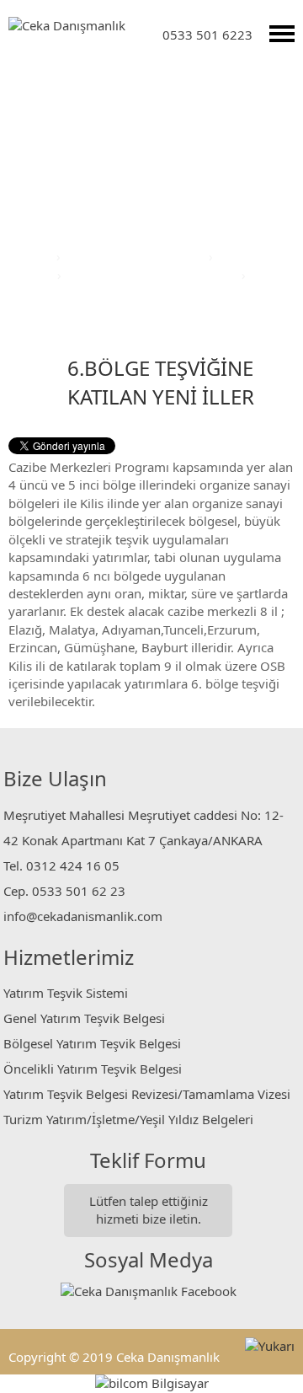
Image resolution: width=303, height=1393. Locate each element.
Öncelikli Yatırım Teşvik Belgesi (92, 1068)
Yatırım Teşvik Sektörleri (136, 256)
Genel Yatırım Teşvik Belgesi (84, 1018)
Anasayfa (26, 256)
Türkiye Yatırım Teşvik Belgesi (153, 274)
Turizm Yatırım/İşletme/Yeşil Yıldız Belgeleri (128, 1119)
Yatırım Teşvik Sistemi (65, 992)
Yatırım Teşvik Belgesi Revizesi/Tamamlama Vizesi (146, 1093)
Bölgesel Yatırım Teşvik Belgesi (92, 1043)
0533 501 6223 (207, 34)
